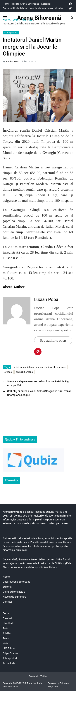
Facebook (34, 676)
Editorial (46, 4)
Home (6, 4)
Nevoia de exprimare (41, 8)
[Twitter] (70, 8)
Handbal (8, 623)
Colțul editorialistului (15, 8)
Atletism (7, 633)
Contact (60, 8)
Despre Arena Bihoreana (25, 4)
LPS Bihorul (9, 648)
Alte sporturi (11, 32)
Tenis (6, 638)
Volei (5, 643)
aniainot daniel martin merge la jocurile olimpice (40, 367)
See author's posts (53, 340)
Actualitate (9, 663)
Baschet (7, 618)
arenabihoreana (24, 372)
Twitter (43, 676)
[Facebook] (70, 3)
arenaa (8, 372)
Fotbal (6, 613)
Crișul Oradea (10, 653)
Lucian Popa (12, 61)
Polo (5, 628)
